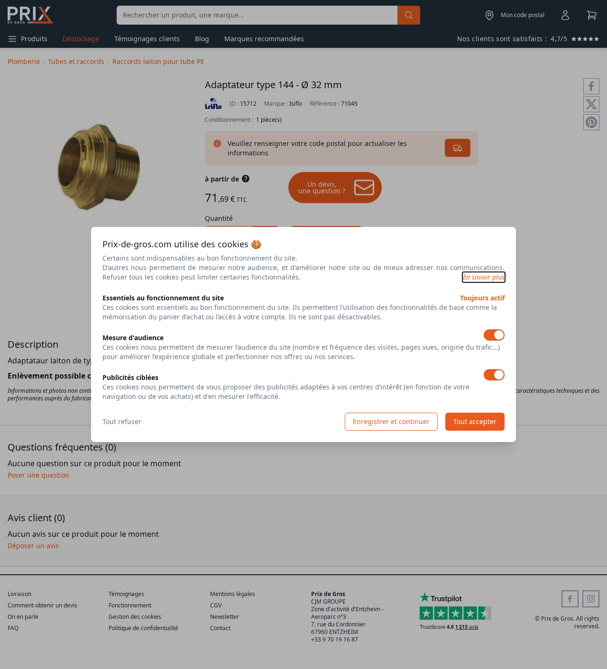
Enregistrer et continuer (391, 421)
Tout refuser (121, 421)
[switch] (494, 335)
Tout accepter (475, 421)
